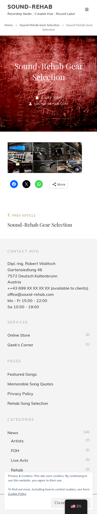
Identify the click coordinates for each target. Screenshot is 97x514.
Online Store (18, 335)
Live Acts (19, 460)
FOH (15, 450)
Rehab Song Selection (27, 403)
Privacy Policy (20, 393)
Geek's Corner (20, 344)
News (12, 432)
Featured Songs (22, 374)
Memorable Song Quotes (30, 383)
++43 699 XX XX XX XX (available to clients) (47, 288)
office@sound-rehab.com (30, 294)
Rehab (17, 469)
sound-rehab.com (51, 103)
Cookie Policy (17, 494)
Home (8, 25)
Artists (17, 440)
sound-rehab (29, 6)
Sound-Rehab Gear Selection (39, 25)
